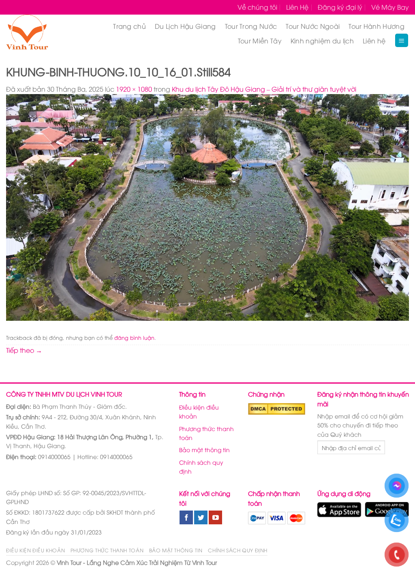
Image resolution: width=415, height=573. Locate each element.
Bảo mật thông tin (204, 449)
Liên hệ (374, 40)
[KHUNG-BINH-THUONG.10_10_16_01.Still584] (207, 206)
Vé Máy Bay (390, 6)
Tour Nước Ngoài (313, 25)
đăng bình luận (134, 337)
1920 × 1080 (134, 88)
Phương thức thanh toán (206, 433)
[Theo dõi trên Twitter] (201, 517)
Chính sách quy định (201, 466)
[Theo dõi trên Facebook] (186, 517)
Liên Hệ (297, 6)
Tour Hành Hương (376, 25)
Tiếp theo (24, 350)
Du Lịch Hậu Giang (185, 25)
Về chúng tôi (257, 6)
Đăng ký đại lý (340, 6)
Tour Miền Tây (260, 40)
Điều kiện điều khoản (199, 411)
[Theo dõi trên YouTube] (215, 517)
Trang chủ (129, 25)
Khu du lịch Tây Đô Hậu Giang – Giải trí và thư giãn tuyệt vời (264, 88)
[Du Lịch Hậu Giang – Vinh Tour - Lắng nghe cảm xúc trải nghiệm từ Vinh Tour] (37, 33)
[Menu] (402, 40)
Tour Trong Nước (251, 25)
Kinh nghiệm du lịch (322, 40)
